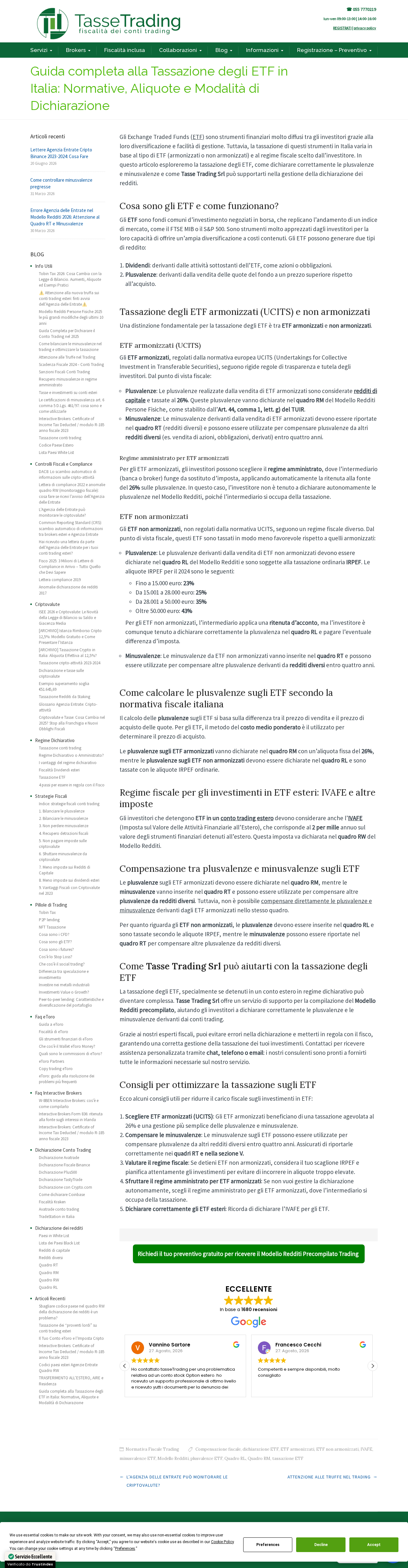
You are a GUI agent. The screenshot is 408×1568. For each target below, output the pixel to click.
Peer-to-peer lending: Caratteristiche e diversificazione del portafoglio (71, 1002)
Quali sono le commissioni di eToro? (70, 1053)
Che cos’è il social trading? (62, 964)
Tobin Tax (47, 912)
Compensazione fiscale (218, 1449)
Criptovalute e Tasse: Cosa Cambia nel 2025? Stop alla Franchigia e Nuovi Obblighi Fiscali (72, 723)
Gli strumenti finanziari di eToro (66, 1039)
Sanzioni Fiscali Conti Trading (64, 372)
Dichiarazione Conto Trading (63, 1150)
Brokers (76, 50)
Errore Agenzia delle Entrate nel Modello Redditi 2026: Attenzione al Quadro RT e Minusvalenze (64, 217)
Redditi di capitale (54, 1250)
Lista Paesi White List (56, 452)
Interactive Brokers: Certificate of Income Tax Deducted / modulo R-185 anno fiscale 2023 (71, 424)
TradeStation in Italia (57, 1216)
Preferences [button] (125, 1548)
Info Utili (43, 266)
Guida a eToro (51, 1024)
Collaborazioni (178, 50)
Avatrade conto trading (59, 1209)
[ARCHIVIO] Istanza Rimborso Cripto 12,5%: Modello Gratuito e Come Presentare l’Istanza (70, 636)
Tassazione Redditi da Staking (64, 696)
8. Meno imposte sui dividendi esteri (69, 880)
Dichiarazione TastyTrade (60, 1179)
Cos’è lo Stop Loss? (55, 956)
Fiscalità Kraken (52, 1202)
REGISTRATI (342, 28)
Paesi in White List (54, 1235)
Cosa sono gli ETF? (55, 941)
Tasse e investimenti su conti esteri (68, 392)
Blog (221, 50)
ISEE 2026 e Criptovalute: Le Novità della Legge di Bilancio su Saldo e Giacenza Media (68, 617)
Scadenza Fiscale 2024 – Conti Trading (71, 364)
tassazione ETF (287, 1458)
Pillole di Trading (51, 905)
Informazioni (262, 50)
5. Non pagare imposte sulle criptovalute (63, 843)
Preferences (268, 1544)
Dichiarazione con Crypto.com (65, 1187)
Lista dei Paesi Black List (59, 1243)
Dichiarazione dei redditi (59, 1228)
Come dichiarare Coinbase (62, 1194)
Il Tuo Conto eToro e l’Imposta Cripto (71, 1338)
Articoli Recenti (50, 1298)
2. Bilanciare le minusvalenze (63, 818)
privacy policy (365, 28)
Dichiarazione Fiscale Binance (64, 1165)
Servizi (38, 50)
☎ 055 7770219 (361, 9)
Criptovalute (47, 604)
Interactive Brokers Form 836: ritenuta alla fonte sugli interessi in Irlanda (71, 1116)
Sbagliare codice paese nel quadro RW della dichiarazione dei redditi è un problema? (72, 1311)
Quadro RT (48, 1265)
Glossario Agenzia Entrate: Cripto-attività (68, 707)
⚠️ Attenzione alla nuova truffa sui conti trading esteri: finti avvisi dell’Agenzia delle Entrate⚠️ (69, 298)
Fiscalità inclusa (124, 50)
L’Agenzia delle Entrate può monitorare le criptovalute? (62, 512)
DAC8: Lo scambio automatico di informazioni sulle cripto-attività (67, 474)
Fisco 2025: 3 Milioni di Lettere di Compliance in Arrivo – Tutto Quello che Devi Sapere (70, 566)
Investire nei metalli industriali (64, 985)
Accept (374, 1544)
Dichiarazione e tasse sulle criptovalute (61, 673)
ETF (197, 137)
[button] (372, 1366)
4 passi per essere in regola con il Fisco (72, 785)
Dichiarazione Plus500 (58, 1172)
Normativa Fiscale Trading (152, 1449)
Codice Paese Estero (56, 445)
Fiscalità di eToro (53, 1031)
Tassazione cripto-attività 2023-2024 (69, 663)
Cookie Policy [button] (222, 1542)
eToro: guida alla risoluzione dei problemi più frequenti (66, 1078)
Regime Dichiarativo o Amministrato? (71, 755)
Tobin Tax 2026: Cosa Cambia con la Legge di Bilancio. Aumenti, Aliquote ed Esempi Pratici (70, 279)
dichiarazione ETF (261, 1449)
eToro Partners (51, 1061)
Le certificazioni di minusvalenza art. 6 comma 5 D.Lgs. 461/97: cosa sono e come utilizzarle (71, 405)
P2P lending (49, 920)
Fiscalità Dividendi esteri (59, 770)
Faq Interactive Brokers (58, 1093)
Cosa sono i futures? (56, 949)
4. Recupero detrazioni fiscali (63, 833)
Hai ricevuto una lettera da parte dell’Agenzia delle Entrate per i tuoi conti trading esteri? (68, 547)
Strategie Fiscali (51, 796)
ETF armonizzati (297, 1449)
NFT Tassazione (52, 927)
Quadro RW (49, 1280)
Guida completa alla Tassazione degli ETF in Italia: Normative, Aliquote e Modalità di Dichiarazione (71, 1397)
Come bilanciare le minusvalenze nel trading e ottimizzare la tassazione (70, 346)
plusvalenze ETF (206, 1458)
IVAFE (355, 818)
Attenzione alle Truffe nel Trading (329, 1477)
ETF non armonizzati (337, 1449)
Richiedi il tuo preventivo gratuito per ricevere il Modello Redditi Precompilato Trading (249, 1254)
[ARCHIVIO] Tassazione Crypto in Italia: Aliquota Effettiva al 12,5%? (68, 652)
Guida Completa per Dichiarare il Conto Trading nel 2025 (67, 333)
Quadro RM (259, 1458)
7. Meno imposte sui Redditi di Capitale (64, 870)
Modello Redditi (173, 1458)
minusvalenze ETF (138, 1458)
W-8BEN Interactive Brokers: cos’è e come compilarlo (68, 1103)
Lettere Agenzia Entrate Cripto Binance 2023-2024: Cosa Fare (61, 153)
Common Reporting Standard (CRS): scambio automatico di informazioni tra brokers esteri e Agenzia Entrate (71, 528)
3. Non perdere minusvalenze (63, 825)
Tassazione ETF (52, 777)
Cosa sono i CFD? (54, 934)
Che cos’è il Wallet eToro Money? (67, 1046)
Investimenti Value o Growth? (64, 992)
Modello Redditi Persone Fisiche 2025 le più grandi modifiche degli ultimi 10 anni (71, 317)
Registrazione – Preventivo (332, 50)
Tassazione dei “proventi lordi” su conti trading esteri (68, 1328)
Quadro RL (235, 1458)
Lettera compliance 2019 (60, 579)
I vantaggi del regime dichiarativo (68, 762)
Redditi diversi (51, 1257)
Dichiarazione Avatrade (59, 1157)
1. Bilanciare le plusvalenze (61, 811)
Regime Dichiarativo (55, 740)
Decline (321, 1544)
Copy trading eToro (56, 1068)
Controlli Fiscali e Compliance (63, 464)
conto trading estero (247, 818)
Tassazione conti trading (60, 438)
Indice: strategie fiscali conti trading (69, 803)
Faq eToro (45, 1017)
